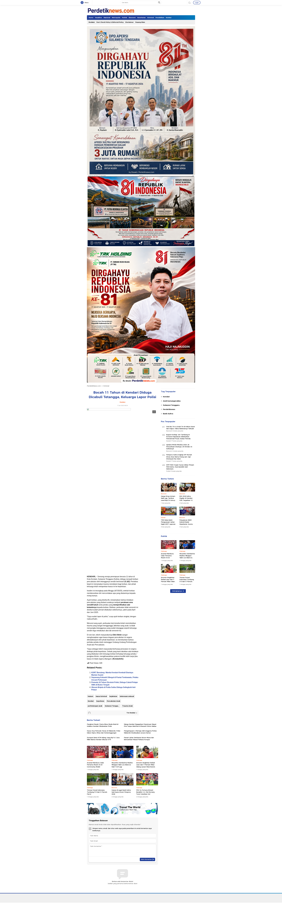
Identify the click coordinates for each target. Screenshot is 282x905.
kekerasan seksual (127, 696)
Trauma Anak (127, 706)
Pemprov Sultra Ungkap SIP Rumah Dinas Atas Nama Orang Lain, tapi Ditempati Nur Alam (179, 457)
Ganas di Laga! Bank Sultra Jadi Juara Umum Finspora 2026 (121, 792)
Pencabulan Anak (113, 701)
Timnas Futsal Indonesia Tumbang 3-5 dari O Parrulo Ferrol (97, 792)
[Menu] (82, 2)
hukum (90, 696)
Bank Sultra (168, 414)
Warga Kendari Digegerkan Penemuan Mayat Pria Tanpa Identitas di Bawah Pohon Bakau (140, 725)
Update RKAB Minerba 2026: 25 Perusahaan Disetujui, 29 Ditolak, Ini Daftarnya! (179, 447)
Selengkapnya (177, 591)
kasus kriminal (101, 696)
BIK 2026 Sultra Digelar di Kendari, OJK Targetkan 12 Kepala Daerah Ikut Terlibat (186, 500)
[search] (159, 2)
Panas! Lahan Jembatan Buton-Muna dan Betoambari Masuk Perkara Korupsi (139, 738)
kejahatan (113, 696)
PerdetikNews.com (94, 386)
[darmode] (189, 2)
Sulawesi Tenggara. (112, 706)
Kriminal (106, 386)
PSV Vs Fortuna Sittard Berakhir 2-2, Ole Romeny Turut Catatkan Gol (145, 792)
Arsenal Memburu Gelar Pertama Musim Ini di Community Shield (95, 765)
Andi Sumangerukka (171, 401)
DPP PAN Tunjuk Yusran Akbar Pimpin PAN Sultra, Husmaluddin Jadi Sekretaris (180, 467)
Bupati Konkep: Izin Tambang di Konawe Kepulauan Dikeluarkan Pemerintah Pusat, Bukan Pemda (178, 436)
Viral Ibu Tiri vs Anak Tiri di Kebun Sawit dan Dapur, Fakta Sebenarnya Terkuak (180, 427)
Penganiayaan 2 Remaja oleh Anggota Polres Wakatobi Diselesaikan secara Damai (140, 732)
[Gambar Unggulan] (109, 410)
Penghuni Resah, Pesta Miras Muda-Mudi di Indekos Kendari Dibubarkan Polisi (102, 725)
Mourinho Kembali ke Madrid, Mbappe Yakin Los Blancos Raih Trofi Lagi (122, 765)
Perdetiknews (169, 409)
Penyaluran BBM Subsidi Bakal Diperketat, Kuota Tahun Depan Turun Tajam (186, 524)
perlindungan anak (95, 706)
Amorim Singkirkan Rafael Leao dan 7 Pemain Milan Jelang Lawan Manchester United (145, 766)
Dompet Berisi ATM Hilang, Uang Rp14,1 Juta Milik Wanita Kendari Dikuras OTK (103, 738)
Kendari (91, 701)
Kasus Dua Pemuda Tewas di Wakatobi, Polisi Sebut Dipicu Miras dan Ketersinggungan (103, 732)
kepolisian (100, 701)
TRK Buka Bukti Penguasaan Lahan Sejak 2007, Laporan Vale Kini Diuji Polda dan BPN (168, 524)
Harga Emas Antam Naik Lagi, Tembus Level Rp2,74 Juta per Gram (168, 499)
